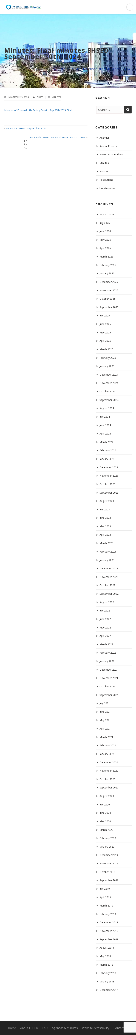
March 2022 (106, 644)
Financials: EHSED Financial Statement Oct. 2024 (58, 137)
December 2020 (109, 762)
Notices (104, 171)
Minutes (44, 69)
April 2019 (105, 897)
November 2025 (109, 290)
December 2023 (109, 467)
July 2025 (105, 315)
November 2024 (109, 383)
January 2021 (107, 754)
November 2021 (109, 678)
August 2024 (107, 408)
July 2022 (105, 610)
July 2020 (105, 804)
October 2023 (107, 484)
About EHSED (29, 1028)
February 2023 (108, 551)
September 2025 (109, 307)
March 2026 (106, 256)
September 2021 (109, 695)
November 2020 (109, 770)
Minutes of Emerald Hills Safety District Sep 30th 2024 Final (38, 110)
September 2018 (109, 939)
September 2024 (109, 400)
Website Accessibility (95, 1028)
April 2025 (105, 340)
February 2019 (108, 914)
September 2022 (109, 593)
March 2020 (106, 829)
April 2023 (105, 534)
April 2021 (105, 728)
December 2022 (109, 568)
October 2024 (107, 391)
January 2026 (107, 273)
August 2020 (107, 796)
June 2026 (105, 231)
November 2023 (109, 475)
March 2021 (106, 737)
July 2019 (105, 888)
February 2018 (108, 973)
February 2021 (108, 745)
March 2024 (106, 442)
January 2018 (107, 981)
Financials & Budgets (112, 154)
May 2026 (105, 239)
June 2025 (105, 324)
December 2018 (109, 922)
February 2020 (108, 838)
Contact (119, 1028)
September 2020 (109, 787)
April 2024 (105, 433)
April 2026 (105, 248)
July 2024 (105, 416)
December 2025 (109, 282)
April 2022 (105, 635)
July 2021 (105, 703)
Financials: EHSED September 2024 (26, 128)
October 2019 (107, 872)
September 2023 (109, 492)
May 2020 (105, 821)
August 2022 (107, 602)
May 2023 (105, 526)
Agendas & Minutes (65, 1028)
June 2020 (105, 812)
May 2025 (105, 332)
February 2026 (108, 265)
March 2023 (106, 543)
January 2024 (107, 459)
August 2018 (107, 947)
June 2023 (105, 517)
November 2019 (109, 863)
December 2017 (109, 989)
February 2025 (108, 357)
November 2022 (109, 577)
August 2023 (107, 501)
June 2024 (105, 425)
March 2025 (106, 349)
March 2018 (106, 964)
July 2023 (105, 509)
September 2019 (109, 880)
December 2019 (109, 855)
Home (31, 69)
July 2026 (105, 223)
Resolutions (106, 179)
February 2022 (108, 652)
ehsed (40, 97)
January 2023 (107, 560)
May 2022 (105, 627)
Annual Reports (108, 146)
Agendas (104, 137)
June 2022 (105, 619)
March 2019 (106, 905)
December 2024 (109, 374)
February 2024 (108, 450)
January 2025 (107, 366)
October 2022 (107, 585)
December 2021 (109, 669)
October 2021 (107, 686)
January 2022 (107, 661)
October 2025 (107, 298)
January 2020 (107, 846)
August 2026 (107, 214)
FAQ (45, 1028)
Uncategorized (108, 188)
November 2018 (109, 931)
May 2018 (105, 956)
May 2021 (105, 720)
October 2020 (107, 779)
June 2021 (105, 711)
